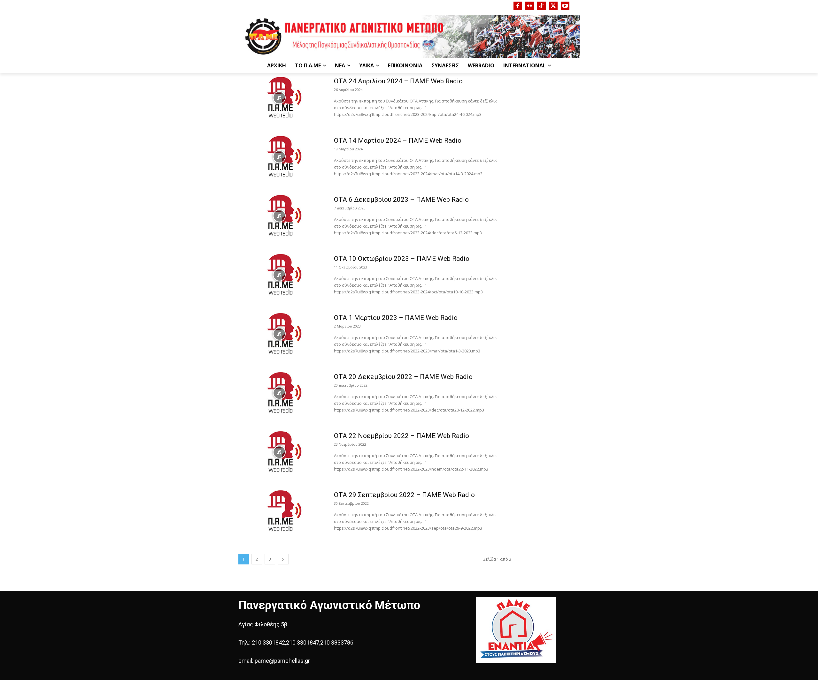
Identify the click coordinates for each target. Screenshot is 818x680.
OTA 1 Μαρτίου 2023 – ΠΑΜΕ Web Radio (396, 317)
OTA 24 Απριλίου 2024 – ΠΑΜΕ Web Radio (398, 81)
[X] (553, 6)
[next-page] (283, 559)
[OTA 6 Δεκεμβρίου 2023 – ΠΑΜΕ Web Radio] (279, 216)
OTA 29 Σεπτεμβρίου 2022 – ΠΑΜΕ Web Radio (404, 495)
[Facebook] (517, 6)
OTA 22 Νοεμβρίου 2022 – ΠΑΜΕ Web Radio (401, 436)
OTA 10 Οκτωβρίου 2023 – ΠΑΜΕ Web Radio (401, 258)
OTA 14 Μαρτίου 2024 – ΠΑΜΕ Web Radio (397, 140)
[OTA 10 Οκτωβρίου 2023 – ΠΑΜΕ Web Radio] (279, 275)
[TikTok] (541, 6)
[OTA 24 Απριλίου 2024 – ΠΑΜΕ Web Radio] (279, 98)
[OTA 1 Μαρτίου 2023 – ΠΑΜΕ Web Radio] (279, 334)
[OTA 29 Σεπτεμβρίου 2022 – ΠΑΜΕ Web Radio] (279, 511)
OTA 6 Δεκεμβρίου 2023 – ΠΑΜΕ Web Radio (401, 199)
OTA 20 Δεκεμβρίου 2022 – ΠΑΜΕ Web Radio (403, 377)
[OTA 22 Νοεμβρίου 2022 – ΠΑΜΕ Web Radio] (279, 452)
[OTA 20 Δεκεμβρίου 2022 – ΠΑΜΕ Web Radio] (279, 393)
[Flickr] (529, 6)
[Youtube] (565, 6)
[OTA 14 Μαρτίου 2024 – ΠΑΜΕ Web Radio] (279, 157)
